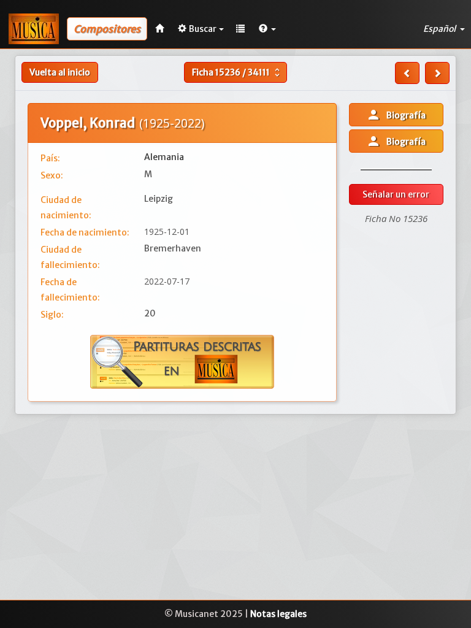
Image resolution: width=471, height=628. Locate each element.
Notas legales (278, 613)
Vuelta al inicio (59, 72)
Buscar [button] (202, 28)
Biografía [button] (396, 114)
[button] (267, 28)
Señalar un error (395, 194)
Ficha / (237, 72)
